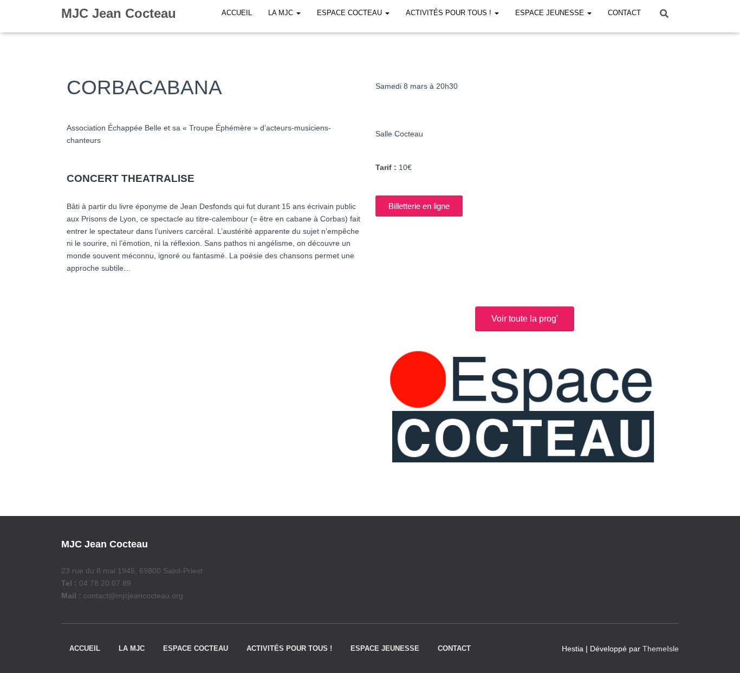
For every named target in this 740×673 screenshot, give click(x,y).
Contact (454, 648)
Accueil (84, 648)
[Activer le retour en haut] (718, 651)
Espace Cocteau (195, 648)
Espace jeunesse (384, 648)
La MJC (132, 648)
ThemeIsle (660, 648)
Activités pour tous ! (289, 648)
